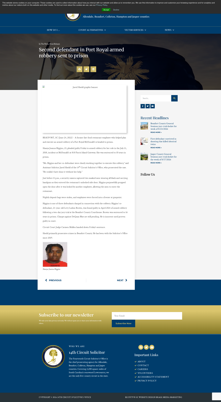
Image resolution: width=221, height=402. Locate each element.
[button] (79, 69)
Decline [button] (116, 9)
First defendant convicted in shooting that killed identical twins (163, 141)
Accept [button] (106, 9)
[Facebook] (140, 347)
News (168, 30)
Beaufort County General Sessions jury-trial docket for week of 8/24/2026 (164, 126)
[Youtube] (152, 106)
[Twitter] (148, 106)
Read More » (156, 132)
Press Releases (54, 44)
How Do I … (53, 30)
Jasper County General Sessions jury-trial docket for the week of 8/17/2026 (164, 157)
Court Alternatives (91, 30)
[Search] (174, 98)
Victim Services (134, 30)
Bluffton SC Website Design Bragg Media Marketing (153, 397)
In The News (44, 44)
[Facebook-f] (143, 106)
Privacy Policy (101, 5)
